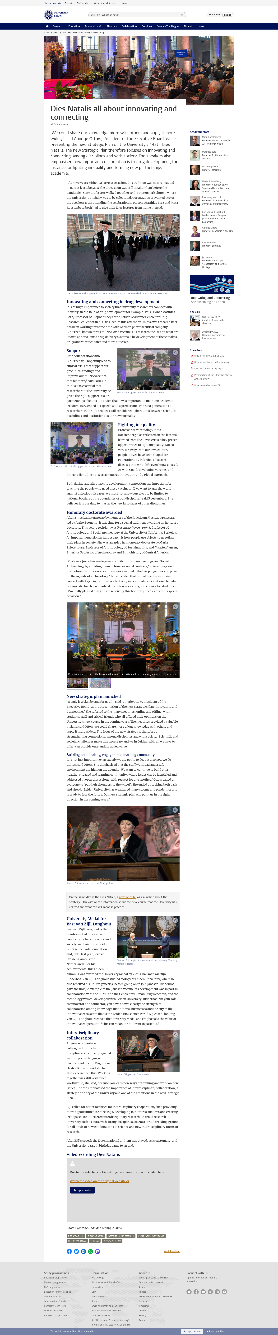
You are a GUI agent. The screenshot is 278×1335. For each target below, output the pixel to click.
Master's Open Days (54, 1310)
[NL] (214, 15)
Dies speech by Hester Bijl (207, 385)
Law (94, 1291)
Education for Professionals (57, 1291)
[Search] (182, 14)
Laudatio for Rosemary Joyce (208, 368)
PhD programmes (52, 1287)
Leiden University (53, 3)
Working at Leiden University (153, 1277)
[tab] (77, 683)
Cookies (143, 1310)
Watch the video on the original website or (99, 1181)
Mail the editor (172, 1251)
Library (124, 3)
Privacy (142, 1315)
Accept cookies (82, 1190)
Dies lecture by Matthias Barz (209, 355)
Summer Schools (52, 1296)
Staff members (83, 3)
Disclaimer (144, 1306)
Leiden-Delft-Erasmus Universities (155, 1296)
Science (95, 1301)
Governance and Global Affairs (107, 1282)
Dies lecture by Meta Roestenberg (211, 362)
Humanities (97, 1287)
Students (69, 3)
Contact (143, 1320)
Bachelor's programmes (55, 1277)
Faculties (147, 26)
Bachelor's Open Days (55, 1306)
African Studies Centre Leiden (106, 1310)
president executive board (151, 1236)
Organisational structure (105, 3)
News (55, 32)
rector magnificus (77, 1241)
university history (112, 1241)
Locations (143, 1301)
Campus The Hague (168, 26)
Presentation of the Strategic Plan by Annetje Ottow (213, 377)
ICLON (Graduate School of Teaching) (110, 1320)
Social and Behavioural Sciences (107, 1306)
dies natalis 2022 (75, 1236)
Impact (142, 1291)
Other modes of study (55, 1301)
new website (127, 897)
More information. (87, 1331)
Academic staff (93, 26)
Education (74, 26)
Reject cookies (216, 1331)
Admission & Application (56, 1315)
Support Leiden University (152, 1282)
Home (46, 32)
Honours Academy (101, 1315)
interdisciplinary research (121, 1236)
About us (112, 26)
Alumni (188, 26)
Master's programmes (55, 1282)
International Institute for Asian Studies (111, 1324)
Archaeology (98, 1277)
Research (58, 26)
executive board (96, 1236)
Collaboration (129, 26)
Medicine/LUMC (99, 1296)
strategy (95, 1241)
